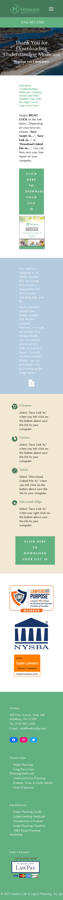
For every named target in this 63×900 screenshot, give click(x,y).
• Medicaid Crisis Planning (27, 778)
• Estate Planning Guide (25, 811)
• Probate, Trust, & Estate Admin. (31, 783)
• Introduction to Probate (26, 821)
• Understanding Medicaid (27, 816)
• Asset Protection (22, 787)
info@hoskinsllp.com (32, 728)
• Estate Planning (21, 764)
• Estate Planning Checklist (27, 826)
